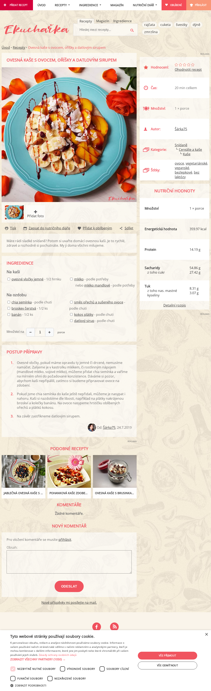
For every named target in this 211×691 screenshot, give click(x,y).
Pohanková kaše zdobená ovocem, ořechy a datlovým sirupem (70, 493)
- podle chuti (32, 302)
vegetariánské (196, 163)
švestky (181, 24)
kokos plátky (83, 314)
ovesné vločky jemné (27, 279)
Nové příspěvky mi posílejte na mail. (69, 602)
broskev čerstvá (24, 308)
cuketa (165, 24)
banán (16, 314)
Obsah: (12, 547)
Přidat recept (19, 5)
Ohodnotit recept (188, 69)
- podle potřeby (91, 279)
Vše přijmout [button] (167, 655)
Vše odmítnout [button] (167, 665)
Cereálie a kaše (190, 149)
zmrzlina (151, 32)
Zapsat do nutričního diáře (49, 228)
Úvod (42, 5)
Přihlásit (201, 5)
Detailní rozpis (174, 305)
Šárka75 (109, 427)
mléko (79, 279)
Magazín (117, 5)
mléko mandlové (97, 285)
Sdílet (129, 228)
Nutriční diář (143, 5)
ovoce (179, 163)
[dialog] (105, 660)
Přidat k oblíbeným (97, 228)
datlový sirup (84, 320)
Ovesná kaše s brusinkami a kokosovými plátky (116, 493)
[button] (71, 659)
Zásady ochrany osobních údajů (58, 655)
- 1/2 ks (30, 308)
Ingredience (88, 5)
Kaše (186, 154)
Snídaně (181, 145)
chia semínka (22, 302)
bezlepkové (183, 172)
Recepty (61, 5)
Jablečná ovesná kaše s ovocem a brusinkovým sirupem (24, 493)
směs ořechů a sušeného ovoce (98, 302)
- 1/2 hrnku (36, 279)
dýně (196, 24)
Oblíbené (176, 5)
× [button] (206, 634)
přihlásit (65, 539)
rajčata (149, 24)
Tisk (13, 228)
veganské (182, 168)
